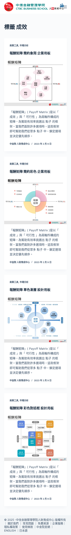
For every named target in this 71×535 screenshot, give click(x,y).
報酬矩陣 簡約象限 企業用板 (30, 53)
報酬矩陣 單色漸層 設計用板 (30, 290)
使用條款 (27, 527)
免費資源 (43, 523)
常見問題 (28, 523)
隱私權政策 (11, 527)
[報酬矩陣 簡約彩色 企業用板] (35, 200)
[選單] (65, 7)
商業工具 (14, 45)
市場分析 (24, 45)
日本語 (23, 530)
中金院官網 (43, 527)
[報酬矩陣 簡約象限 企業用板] (35, 82)
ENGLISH (10, 530)
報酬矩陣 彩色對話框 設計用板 (32, 408)
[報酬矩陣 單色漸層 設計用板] (35, 319)
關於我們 (13, 523)
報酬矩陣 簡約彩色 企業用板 (30, 171)
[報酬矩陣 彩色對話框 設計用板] (35, 437)
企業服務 (57, 523)
